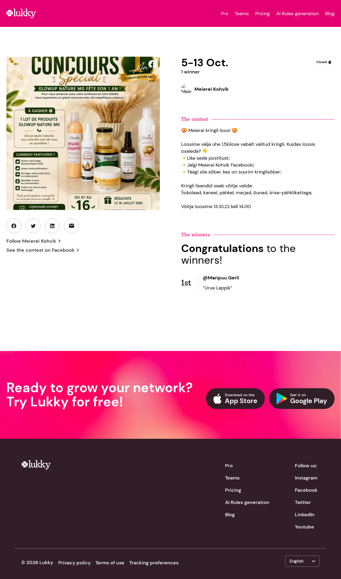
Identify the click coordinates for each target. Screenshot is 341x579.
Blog (330, 13)
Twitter (303, 502)
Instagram (306, 478)
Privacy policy (74, 563)
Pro (224, 13)
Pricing (262, 13)
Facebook (306, 490)
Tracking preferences (153, 563)
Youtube (304, 527)
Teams (242, 13)
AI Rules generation (297, 13)
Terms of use (109, 563)
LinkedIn (304, 514)
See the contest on (43, 250)
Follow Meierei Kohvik (34, 241)
